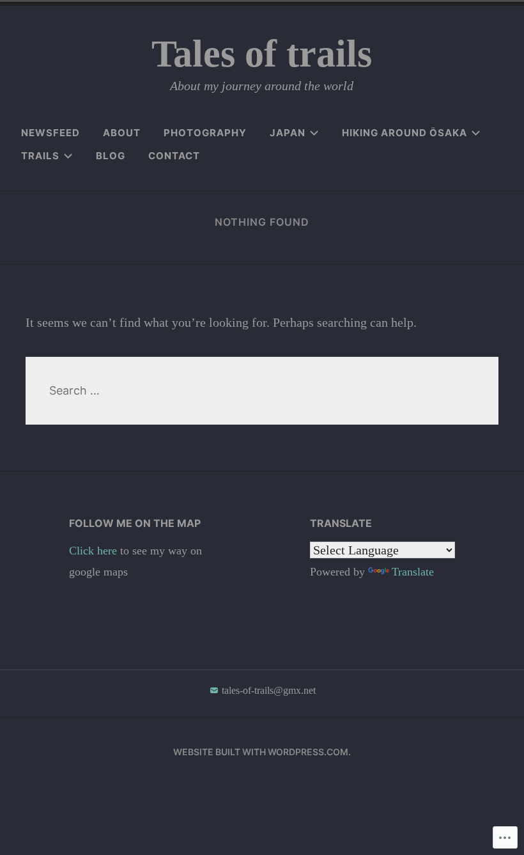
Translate (413, 571)
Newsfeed (50, 133)
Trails (40, 156)
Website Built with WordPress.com (260, 751)
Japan (287, 133)
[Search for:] (262, 390)
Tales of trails (261, 54)
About (122, 133)
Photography (205, 133)
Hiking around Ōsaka (404, 133)
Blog (110, 156)
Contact (174, 156)
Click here (94, 550)
